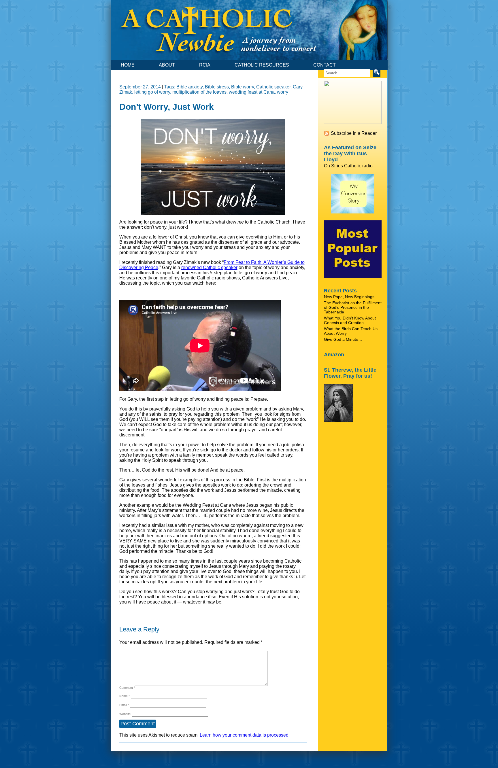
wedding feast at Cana (252, 92)
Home (128, 65)
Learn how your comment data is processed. (245, 735)
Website (125, 714)
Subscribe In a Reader (354, 133)
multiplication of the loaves (199, 92)
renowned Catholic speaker (209, 267)
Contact (324, 65)
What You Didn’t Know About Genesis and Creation (350, 320)
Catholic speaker (273, 86)
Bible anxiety (189, 86)
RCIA (204, 65)
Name (124, 696)
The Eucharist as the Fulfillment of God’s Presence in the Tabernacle (353, 307)
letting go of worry (152, 92)
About (167, 65)
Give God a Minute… (343, 339)
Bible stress (217, 86)
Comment (127, 687)
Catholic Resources (262, 65)
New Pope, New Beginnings (349, 296)
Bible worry (242, 86)
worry (282, 92)
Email (124, 705)
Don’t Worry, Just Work (166, 106)
